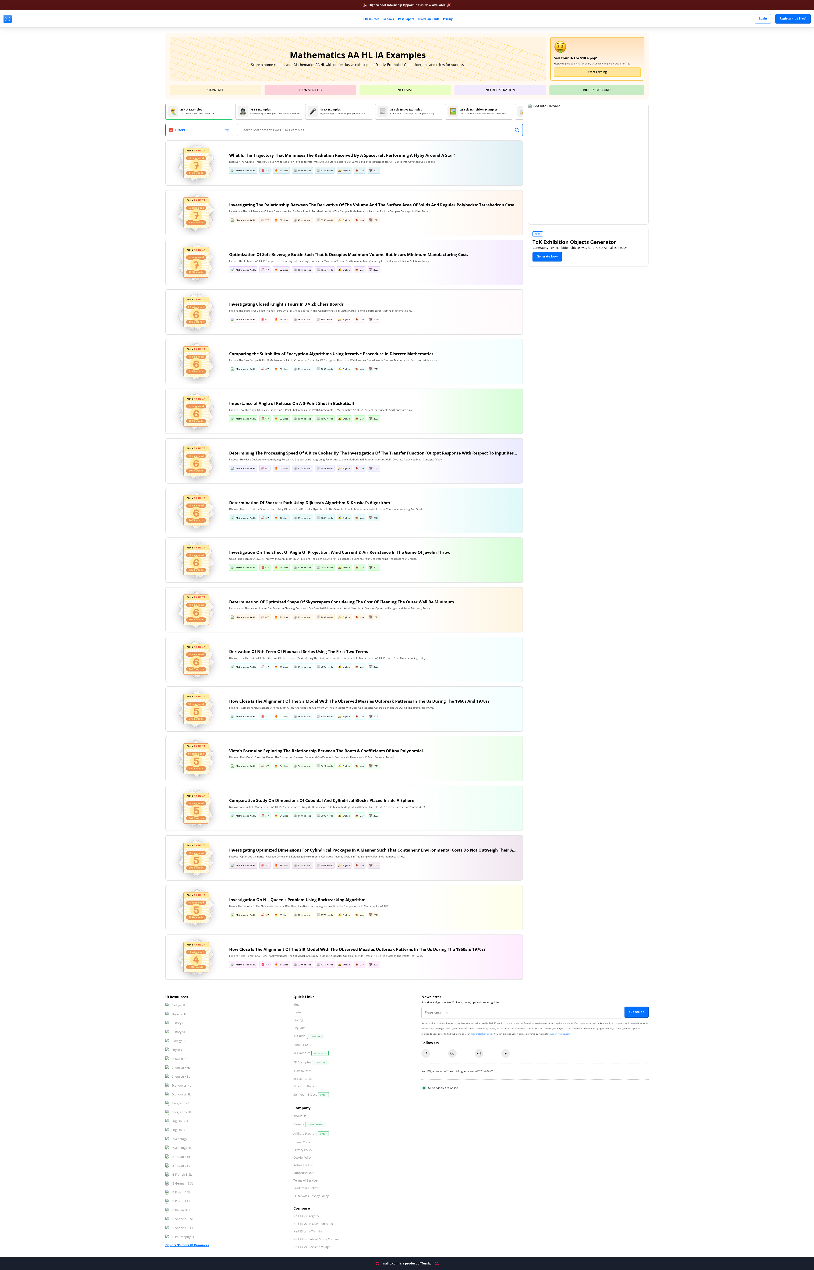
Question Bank (428, 19)
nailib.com (391, 1263)
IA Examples (309, 1053)
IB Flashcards (302, 1078)
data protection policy (481, 1033)
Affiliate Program (309, 1134)
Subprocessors (303, 1173)
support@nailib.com (560, 1033)
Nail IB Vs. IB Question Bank (313, 1223)
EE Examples (310, 1062)
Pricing (448, 19)
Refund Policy (303, 1165)
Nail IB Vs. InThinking (308, 1231)
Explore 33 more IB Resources (187, 1245)
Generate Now (547, 256)
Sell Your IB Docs (309, 1094)
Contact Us (301, 1044)
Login (763, 18)
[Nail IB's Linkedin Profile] (505, 1053)
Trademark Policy (305, 1188)
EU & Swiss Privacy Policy (311, 1196)
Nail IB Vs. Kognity (306, 1216)
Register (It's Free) (793, 18)
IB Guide (307, 1036)
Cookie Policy (302, 1157)
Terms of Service (305, 1180)
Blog (296, 1004)
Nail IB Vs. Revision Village (311, 1247)
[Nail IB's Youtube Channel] (452, 1053)
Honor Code (301, 1142)
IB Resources (302, 1071)
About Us (299, 1116)
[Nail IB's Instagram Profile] (425, 1053)
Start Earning (597, 72)
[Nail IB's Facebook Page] (479, 1053)
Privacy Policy (302, 1150)
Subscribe (636, 1012)
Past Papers (406, 19)
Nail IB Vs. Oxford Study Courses (316, 1239)
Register (299, 1027)
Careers (308, 1124)
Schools (388, 19)
